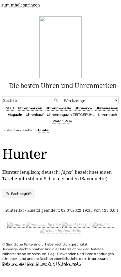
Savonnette (94, 178)
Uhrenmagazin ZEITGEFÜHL (71, 114)
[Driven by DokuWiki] (60, 230)
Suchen (56, 100)
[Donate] (16, 225)
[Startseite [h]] (60, 46)
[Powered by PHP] (43, 225)
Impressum (98, 258)
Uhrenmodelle (58, 108)
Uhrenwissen (106, 108)
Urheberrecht (69, 263)
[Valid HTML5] (76, 225)
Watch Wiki (62, 121)
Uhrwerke (83, 108)
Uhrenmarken (30, 108)
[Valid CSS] (103, 225)
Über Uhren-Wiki (41, 263)
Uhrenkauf (34, 114)
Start (10, 108)
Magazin (15, 114)
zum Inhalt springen (20, 5)
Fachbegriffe (21, 194)
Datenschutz (13, 263)
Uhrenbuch (107, 114)
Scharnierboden (61, 178)
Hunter (44, 130)
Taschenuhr (15, 178)
